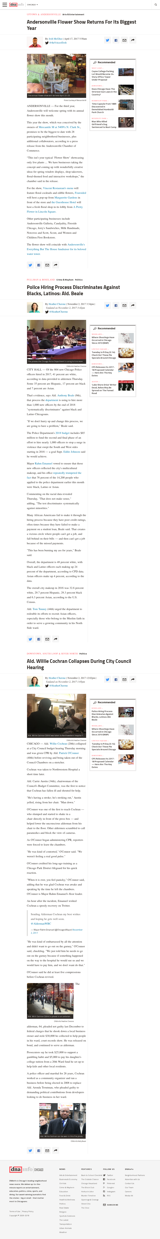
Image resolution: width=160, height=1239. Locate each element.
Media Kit (129, 1195)
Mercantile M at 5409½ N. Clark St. (59, 127)
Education (63, 1191)
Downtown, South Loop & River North (52, 653)
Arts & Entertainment (73, 14)
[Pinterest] (104, 1183)
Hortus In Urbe (87, 1191)
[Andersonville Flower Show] (56, 73)
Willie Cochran (58, 743)
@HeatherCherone (58, 311)
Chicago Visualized (89, 1183)
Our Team (129, 1187)
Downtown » (97, 86)
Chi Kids (62, 1183)
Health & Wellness (67, 1199)
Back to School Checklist (91, 1175)
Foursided (80, 193)
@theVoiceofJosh (58, 42)
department (51, 400)
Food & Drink (64, 1195)
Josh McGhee (55, 38)
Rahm (38, 463)
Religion (62, 1211)
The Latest (63, 1219)
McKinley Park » (100, 118)
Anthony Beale (66, 395)
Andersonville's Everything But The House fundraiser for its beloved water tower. (56, 249)
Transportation (65, 1224)
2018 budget (62, 433)
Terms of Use (14, 1211)
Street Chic (86, 1203)
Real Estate (64, 1207)
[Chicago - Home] (16, 4)
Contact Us (129, 1183)
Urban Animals (65, 1228)
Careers (128, 1191)
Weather (63, 1232)
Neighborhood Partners (135, 1175)
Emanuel (47, 463)
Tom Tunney (40, 609)
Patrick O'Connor (69, 753)
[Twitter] (104, 1175)
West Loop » (97, 68)
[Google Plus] (104, 1187)
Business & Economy (68, 1179)
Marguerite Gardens (66, 197)
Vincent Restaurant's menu (58, 188)
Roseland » (97, 708)
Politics (78, 279)
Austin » (96, 381)
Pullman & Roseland (41, 279)
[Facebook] (104, 1179)
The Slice (85, 1207)
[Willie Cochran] (62, 1118)
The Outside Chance (90, 1179)
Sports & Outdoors (67, 1215)
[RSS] (104, 1195)
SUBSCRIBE (112, 1204)
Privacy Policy (27, 1211)
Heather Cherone (57, 304)
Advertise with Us (132, 1179)
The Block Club (87, 1187)
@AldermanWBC (41, 923)
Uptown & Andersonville (44, 14)
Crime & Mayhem (64, 279)
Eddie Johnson (71, 451)
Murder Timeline (88, 1195)
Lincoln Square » (100, 349)
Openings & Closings (89, 1199)
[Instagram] (104, 1191)
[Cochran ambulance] (50, 998)
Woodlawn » (97, 334)
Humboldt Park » (100, 101)
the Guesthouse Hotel (64, 202)
